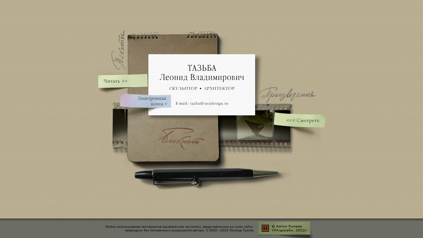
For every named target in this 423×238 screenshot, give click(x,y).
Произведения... (273, 48)
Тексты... (265, 42)
